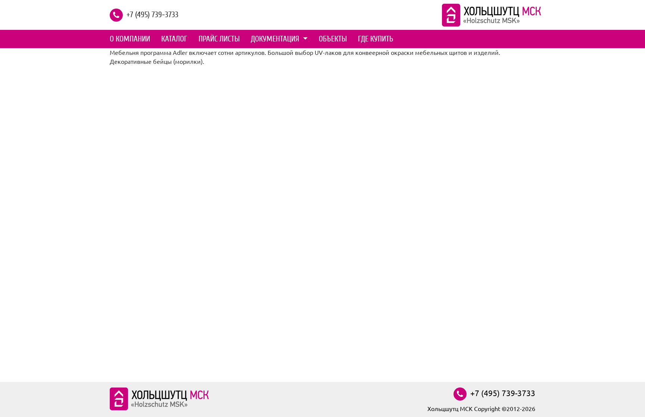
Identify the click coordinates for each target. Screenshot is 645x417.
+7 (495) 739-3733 (152, 14)
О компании (130, 38)
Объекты (333, 38)
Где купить (375, 38)
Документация (276, 38)
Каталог (174, 38)
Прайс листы (219, 38)
